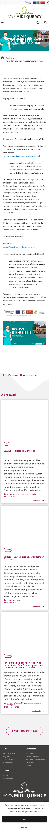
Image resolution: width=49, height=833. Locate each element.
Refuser (24, 827)
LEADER (16, 494)
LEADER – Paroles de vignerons (19, 450)
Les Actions (28, 375)
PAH (35, 375)
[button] (2, 22)
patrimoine (32, 494)
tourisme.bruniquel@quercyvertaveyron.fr (22, 156)
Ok (24, 819)
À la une (9, 494)
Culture (8, 550)
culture (9, 600)
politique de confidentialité (17, 808)
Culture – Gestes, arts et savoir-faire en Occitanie (24, 558)
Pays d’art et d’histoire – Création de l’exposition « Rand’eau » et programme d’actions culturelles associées (24, 665)
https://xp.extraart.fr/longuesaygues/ (19, 247)
